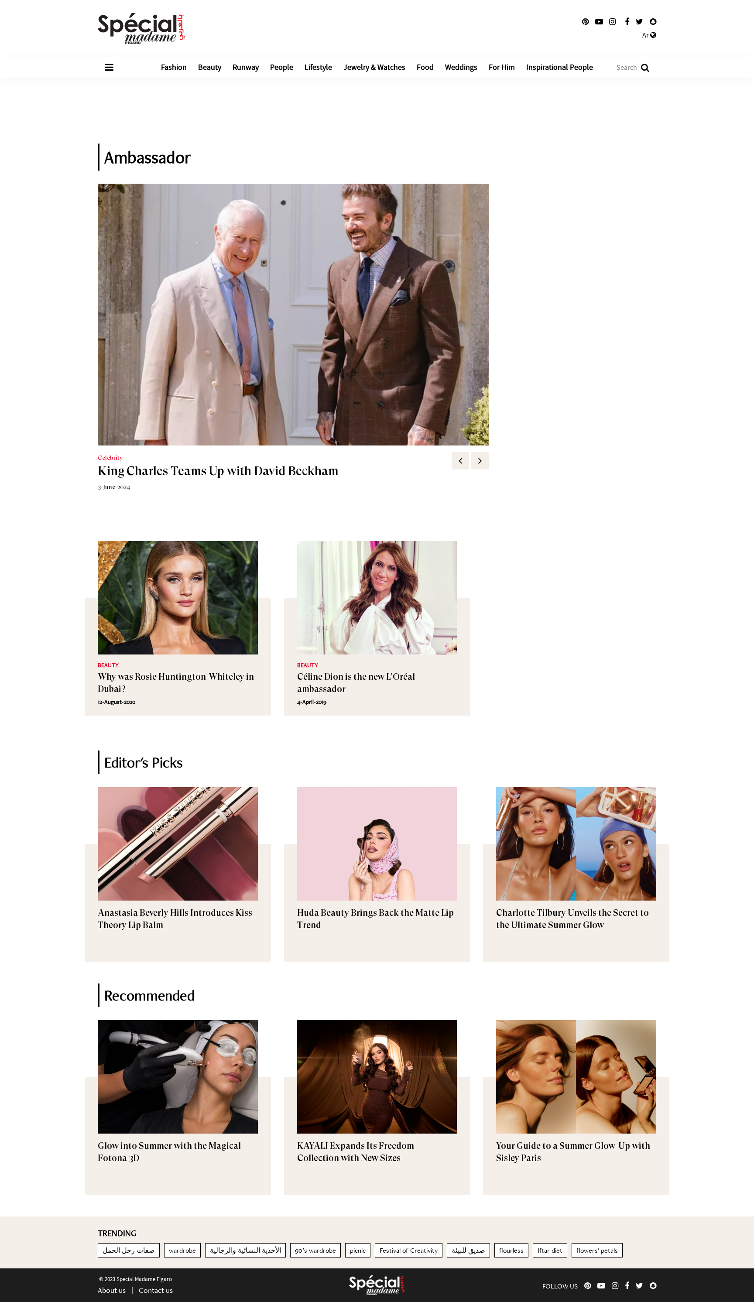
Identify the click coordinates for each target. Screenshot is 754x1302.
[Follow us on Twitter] (639, 21)
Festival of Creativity (409, 1250)
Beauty (209, 67)
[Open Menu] (109, 68)
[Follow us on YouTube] (599, 21)
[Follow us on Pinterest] (585, 21)
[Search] (640, 67)
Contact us (156, 1290)
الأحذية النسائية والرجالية (245, 1250)
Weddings (461, 67)
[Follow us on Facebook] (627, 21)
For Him (502, 67)
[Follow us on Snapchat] (653, 21)
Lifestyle (318, 67)
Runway (246, 67)
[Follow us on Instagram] (612, 21)
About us (112, 1290)
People (281, 67)
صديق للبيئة (468, 1250)
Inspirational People (559, 67)
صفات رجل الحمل (129, 1250)
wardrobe (182, 1250)
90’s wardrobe (315, 1250)
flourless (511, 1250)
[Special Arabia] (377, 1285)
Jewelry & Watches (374, 67)
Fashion (174, 67)
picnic (358, 1250)
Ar (646, 35)
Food (425, 67)
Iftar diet (550, 1250)
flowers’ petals (597, 1250)
